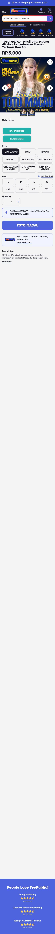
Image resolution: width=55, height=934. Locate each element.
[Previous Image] (5, 88)
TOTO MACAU (27, 225)
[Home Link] (19, 11)
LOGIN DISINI (17, 139)
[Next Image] (50, 88)
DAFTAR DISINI (16, 131)
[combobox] (24, 18)
